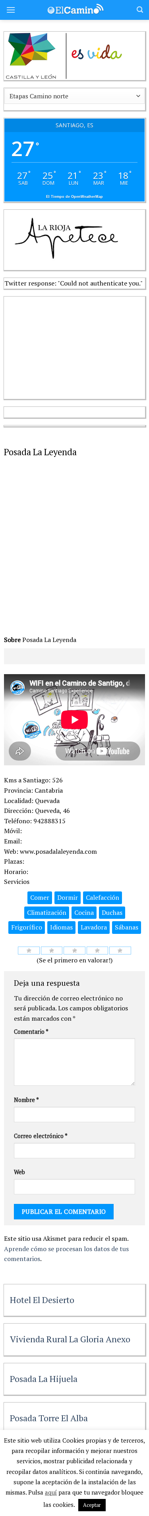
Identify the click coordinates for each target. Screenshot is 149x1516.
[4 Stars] (97, 950)
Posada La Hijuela (43, 1378)
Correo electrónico (41, 1136)
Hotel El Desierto (42, 1299)
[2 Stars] (52, 950)
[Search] (140, 9)
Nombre (26, 1100)
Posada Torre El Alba (49, 1418)
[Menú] (10, 9)
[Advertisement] (63, 346)
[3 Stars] (74, 950)
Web (19, 1172)
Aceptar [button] (92, 1504)
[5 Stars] (120, 950)
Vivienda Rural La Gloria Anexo (70, 1339)
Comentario (31, 1031)
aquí (51, 1492)
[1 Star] (29, 950)
